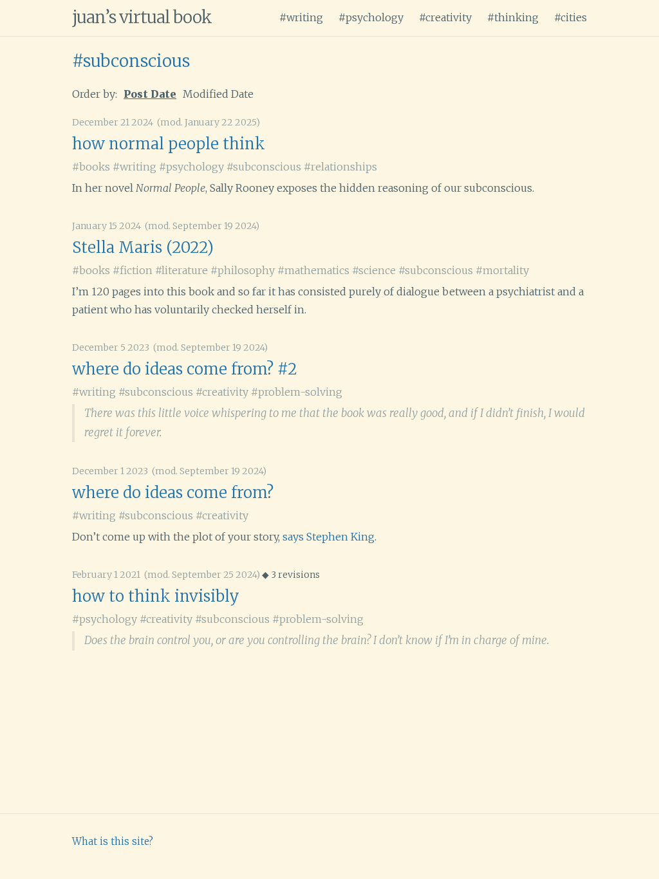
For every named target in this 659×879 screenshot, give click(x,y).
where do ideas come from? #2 (184, 369)
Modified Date (218, 94)
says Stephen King (329, 536)
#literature (181, 270)
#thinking (513, 17)
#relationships (340, 166)
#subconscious (131, 60)
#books (91, 166)
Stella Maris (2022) (143, 247)
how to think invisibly (155, 596)
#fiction (133, 270)
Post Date (150, 94)
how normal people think (168, 144)
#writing (301, 17)
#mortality (502, 270)
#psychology (371, 17)
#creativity (445, 17)
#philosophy (242, 270)
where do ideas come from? (173, 493)
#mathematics (313, 270)
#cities (570, 17)
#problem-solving (296, 391)
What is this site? (112, 841)
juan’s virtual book (142, 17)
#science (374, 270)
